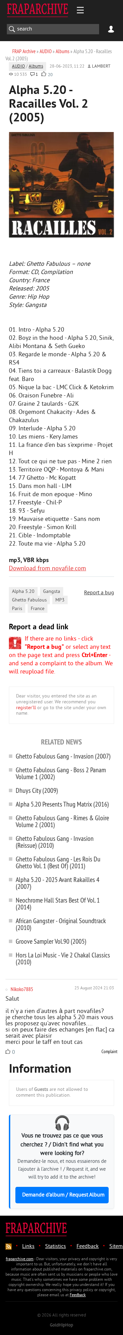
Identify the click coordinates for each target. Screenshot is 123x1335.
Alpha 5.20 (23, 592)
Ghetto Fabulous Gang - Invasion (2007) (63, 756)
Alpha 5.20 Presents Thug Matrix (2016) (62, 804)
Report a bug (99, 592)
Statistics (55, 1246)
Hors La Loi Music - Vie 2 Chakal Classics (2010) (63, 958)
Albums (36, 66)
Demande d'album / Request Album (63, 1195)
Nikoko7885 (22, 989)
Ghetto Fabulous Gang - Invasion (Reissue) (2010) (55, 841)
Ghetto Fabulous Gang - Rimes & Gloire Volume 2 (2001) (62, 821)
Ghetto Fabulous (29, 600)
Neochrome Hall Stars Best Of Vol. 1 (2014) (58, 903)
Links (28, 1246)
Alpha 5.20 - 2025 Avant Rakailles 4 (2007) (57, 883)
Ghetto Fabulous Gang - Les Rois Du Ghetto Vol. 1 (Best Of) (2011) (58, 862)
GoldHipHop (61, 1325)
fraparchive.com (19, 1259)
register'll (26, 708)
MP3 (60, 600)
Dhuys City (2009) (37, 790)
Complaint (109, 1051)
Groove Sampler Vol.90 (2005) (51, 941)
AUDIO (18, 66)
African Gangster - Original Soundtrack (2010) (61, 924)
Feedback (88, 1246)
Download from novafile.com (47, 569)
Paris (17, 609)
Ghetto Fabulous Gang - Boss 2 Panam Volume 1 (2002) (61, 773)
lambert (101, 66)
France (37, 609)
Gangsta (51, 592)
